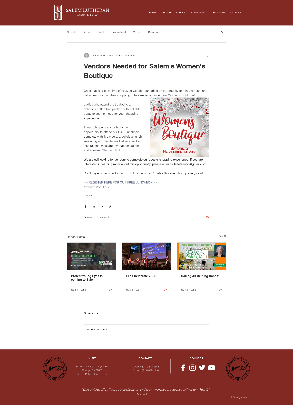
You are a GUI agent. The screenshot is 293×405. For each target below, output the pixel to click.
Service (87, 32)
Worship (137, 32)
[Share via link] (110, 206)
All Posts (71, 32)
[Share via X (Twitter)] (93, 206)
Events (101, 32)
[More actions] (207, 56)
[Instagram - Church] (192, 367)
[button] (221, 32)
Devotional (154, 32)
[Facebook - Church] (183, 367)
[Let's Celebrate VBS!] (146, 256)
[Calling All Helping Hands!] (201, 256)
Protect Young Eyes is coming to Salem (87, 277)
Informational (119, 32)
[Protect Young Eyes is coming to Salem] (91, 256)
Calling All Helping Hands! (200, 276)
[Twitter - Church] (202, 367)
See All (222, 236)
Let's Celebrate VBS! (141, 276)
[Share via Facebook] (85, 206)
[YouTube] (211, 367)
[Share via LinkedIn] (102, 206)
